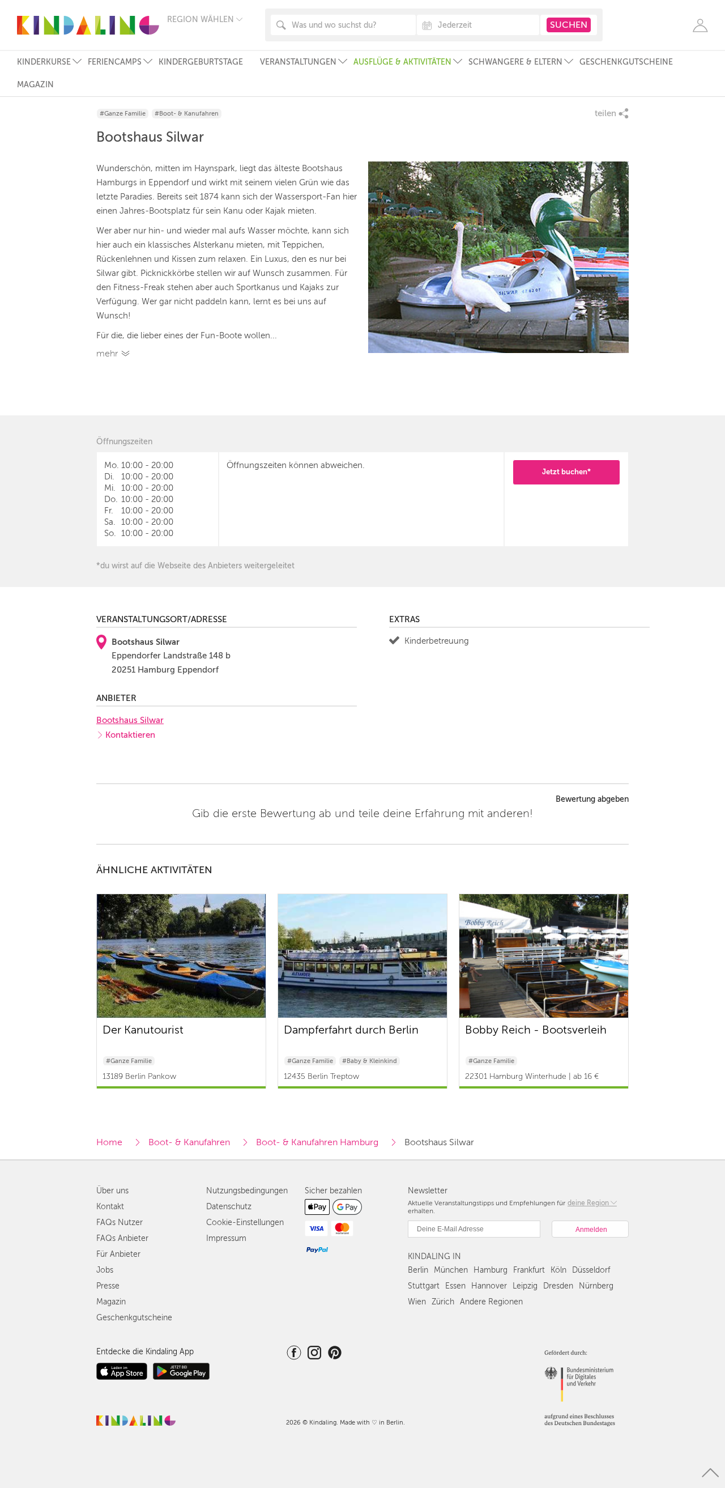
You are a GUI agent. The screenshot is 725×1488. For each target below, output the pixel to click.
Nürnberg (596, 1286)
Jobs (104, 1270)
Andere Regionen (491, 1302)
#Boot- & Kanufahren (187, 113)
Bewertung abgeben (592, 799)
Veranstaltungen (298, 62)
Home (109, 1142)
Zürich (443, 1302)
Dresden (558, 1286)
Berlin (418, 1270)
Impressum (226, 1238)
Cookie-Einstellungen (245, 1222)
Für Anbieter (118, 1254)
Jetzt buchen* (566, 471)
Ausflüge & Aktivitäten (402, 62)
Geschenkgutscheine (626, 62)
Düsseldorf (591, 1270)
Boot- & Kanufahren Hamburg (317, 1142)
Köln (558, 1270)
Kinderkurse (44, 62)
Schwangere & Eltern (515, 62)
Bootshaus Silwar (130, 720)
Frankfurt (529, 1270)
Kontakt (110, 1206)
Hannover (489, 1286)
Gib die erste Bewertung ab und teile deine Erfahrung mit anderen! (362, 813)
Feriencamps (115, 62)
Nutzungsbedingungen (247, 1191)
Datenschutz (228, 1206)
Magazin (35, 84)
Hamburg (491, 1270)
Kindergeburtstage (201, 62)
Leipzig (525, 1286)
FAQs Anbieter (122, 1238)
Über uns (112, 1191)
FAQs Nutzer (119, 1222)
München (451, 1270)
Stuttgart (424, 1286)
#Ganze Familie (123, 113)
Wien (417, 1302)
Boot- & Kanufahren (189, 1142)
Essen (455, 1286)
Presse (108, 1286)
